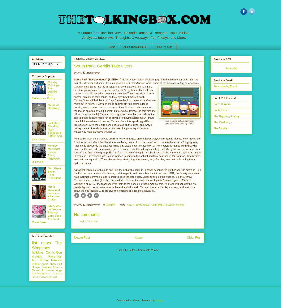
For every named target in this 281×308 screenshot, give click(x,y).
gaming (46, 273)
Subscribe (231, 68)
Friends (56, 260)
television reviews (174, 204)
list (34, 243)
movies (37, 256)
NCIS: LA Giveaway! (54, 106)
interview (46, 267)
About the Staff (164, 46)
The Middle (220, 128)
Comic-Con (54, 252)
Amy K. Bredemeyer (138, 204)
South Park (157, 204)
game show (49, 263)
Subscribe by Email (225, 86)
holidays (38, 252)
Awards (57, 267)
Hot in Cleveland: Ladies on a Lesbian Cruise (54, 193)
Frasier (36, 263)
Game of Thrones (43, 270)
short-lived (52, 277)
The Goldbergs (223, 122)
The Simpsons (47, 245)
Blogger (159, 300)
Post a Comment (88, 221)
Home (112, 46)
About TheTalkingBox (135, 46)
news (46, 243)
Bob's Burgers (222, 103)
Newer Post (82, 237)
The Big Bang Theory (226, 116)
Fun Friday (40, 260)
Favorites (55, 256)
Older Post (194, 237)
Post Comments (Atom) (145, 250)
